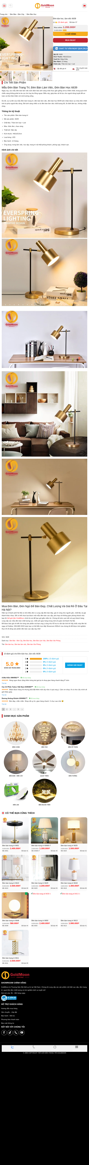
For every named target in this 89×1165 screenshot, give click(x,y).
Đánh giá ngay (75, 665)
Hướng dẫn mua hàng (9, 1008)
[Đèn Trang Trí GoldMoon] (44, 6)
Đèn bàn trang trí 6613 (69, 920)
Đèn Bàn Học (31, 14)
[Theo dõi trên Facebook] (4, 1032)
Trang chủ (3, 14)
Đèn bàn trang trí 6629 (40, 883)
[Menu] (4, 6)
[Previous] (3, 43)
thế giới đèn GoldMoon (15, 618)
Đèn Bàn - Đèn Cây (17, 14)
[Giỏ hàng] (84, 5)
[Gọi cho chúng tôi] (16, 1032)
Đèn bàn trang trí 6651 (10, 845)
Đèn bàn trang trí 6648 (10, 920)
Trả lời (4, 683)
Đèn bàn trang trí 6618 (69, 883)
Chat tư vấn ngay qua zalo (73, 49)
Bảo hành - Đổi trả (8, 1016)
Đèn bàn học (9, 644)
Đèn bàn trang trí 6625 (69, 845)
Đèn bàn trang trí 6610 (10, 883)
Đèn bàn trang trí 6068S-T (41, 845)
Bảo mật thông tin (7, 1023)
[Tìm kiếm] (10, 6)
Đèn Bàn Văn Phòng (53, 641)
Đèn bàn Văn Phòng (34, 644)
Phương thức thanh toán (10, 1019)
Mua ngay (70, 40)
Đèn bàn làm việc (20, 644)
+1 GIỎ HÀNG (70, 34)
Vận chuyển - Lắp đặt (9, 1012)
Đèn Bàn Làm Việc (39, 641)
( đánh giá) (63, 22)
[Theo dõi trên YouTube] (22, 1032)
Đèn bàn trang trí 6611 (10, 958)
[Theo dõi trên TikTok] (10, 1032)
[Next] (49, 43)
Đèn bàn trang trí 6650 (40, 920)
